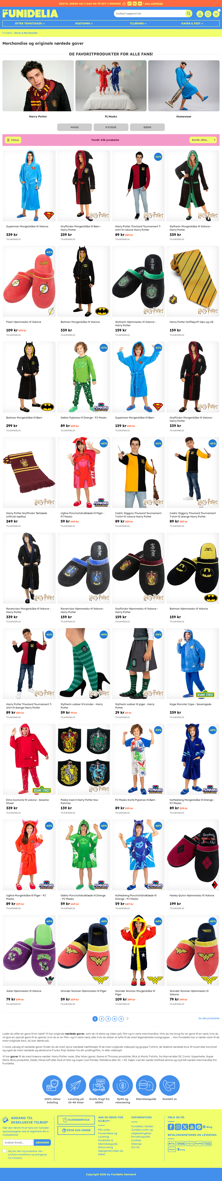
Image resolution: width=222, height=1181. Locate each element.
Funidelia (7, 33)
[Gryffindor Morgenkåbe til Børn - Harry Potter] (83, 185)
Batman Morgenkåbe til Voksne (80, 321)
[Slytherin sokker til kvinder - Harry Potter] (83, 663)
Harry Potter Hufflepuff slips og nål (191, 321)
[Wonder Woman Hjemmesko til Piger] (83, 950)
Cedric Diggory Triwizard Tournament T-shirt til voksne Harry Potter (138, 514)
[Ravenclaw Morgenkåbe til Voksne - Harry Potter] (29, 568)
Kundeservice (78, 1119)
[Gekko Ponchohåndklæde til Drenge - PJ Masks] (83, 855)
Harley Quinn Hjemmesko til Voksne (192, 895)
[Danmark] (171, 1127)
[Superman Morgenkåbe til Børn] (138, 377)
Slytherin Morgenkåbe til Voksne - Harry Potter (190, 228)
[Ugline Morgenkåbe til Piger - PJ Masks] (29, 855)
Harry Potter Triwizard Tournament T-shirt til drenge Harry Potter (29, 706)
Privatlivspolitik (140, 1136)
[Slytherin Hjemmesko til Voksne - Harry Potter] (138, 281)
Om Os (135, 1147)
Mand (75, 127)
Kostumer (82, 23)
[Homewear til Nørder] (184, 85)
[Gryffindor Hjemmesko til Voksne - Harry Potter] (138, 568)
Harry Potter (38, 116)
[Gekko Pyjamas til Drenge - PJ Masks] (83, 377)
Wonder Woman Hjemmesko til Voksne (189, 992)
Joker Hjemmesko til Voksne (23, 991)
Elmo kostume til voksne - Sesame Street (27, 801)
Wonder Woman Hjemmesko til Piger (83, 991)
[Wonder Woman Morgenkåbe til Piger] (138, 950)
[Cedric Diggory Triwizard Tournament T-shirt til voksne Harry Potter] (138, 472)
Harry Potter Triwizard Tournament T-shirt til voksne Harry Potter (138, 228)
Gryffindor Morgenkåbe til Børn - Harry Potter (81, 228)
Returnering (105, 1147)
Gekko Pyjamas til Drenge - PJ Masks (84, 417)
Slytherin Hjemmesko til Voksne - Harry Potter (135, 323)
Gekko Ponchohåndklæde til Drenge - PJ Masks (83, 897)
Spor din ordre (78, 1130)
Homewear (183, 116)
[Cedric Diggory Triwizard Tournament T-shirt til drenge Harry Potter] (192, 472)
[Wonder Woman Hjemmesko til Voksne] (192, 950)
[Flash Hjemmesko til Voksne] (29, 281)
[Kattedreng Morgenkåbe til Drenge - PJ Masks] (192, 759)
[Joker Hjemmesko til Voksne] (29, 950)
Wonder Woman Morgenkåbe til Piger (135, 992)
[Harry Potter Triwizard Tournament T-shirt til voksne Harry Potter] (138, 185)
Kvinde (110, 127)
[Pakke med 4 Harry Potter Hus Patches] (83, 759)
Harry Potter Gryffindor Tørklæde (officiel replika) (26, 514)
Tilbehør (137, 23)
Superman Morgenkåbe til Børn (134, 417)
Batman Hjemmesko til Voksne (189, 608)
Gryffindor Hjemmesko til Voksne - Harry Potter (136, 610)
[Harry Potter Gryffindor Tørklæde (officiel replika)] (29, 472)
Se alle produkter (209, 1018)
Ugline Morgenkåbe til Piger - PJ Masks (26, 897)
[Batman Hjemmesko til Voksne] (192, 568)
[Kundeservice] (208, 14)
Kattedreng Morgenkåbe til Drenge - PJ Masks (192, 801)
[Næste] (127, 1019)
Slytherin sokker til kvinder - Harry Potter (82, 706)
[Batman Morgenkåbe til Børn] (29, 377)
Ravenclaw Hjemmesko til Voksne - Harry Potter (82, 610)
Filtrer (15, 140)
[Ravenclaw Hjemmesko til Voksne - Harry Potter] (83, 568)
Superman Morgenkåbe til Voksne (27, 226)
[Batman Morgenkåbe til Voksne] (83, 281)
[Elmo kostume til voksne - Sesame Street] (29, 759)
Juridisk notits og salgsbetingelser (142, 1131)
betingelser (41, 1154)
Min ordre (104, 1129)
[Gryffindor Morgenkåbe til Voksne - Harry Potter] (192, 377)
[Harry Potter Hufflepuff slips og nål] (192, 281)
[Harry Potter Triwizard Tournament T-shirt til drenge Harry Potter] (29, 663)
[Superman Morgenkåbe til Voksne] (29, 185)
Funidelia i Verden (142, 1126)
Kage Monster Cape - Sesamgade (190, 704)
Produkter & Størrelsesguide (108, 1142)
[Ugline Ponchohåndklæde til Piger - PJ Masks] (83, 472)
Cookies (136, 1140)
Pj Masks (111, 116)
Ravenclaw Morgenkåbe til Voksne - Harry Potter (28, 610)
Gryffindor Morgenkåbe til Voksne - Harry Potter (191, 419)
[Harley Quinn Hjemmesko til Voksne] (192, 855)
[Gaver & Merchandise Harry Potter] (38, 85)
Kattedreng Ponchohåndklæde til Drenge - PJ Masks (136, 897)
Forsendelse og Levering (107, 1135)
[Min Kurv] (216, 14)
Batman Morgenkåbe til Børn (24, 417)
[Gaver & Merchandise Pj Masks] (111, 85)
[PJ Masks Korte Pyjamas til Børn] (138, 759)
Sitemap (136, 1143)
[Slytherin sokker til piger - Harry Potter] (138, 663)
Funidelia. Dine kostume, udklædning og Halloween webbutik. (30, 13)
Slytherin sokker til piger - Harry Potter (134, 706)
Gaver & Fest (190, 23)
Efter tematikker (28, 23)
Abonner (42, 1142)
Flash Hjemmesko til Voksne (23, 321)
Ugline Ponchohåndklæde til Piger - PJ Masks (82, 514)
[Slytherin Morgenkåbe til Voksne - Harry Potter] (192, 185)
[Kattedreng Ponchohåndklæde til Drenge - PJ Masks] (138, 855)
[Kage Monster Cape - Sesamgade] (192, 663)
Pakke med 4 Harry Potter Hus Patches (79, 801)
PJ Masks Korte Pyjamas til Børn (135, 799)
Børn (147, 127)
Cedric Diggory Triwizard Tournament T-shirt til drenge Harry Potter (193, 514)
